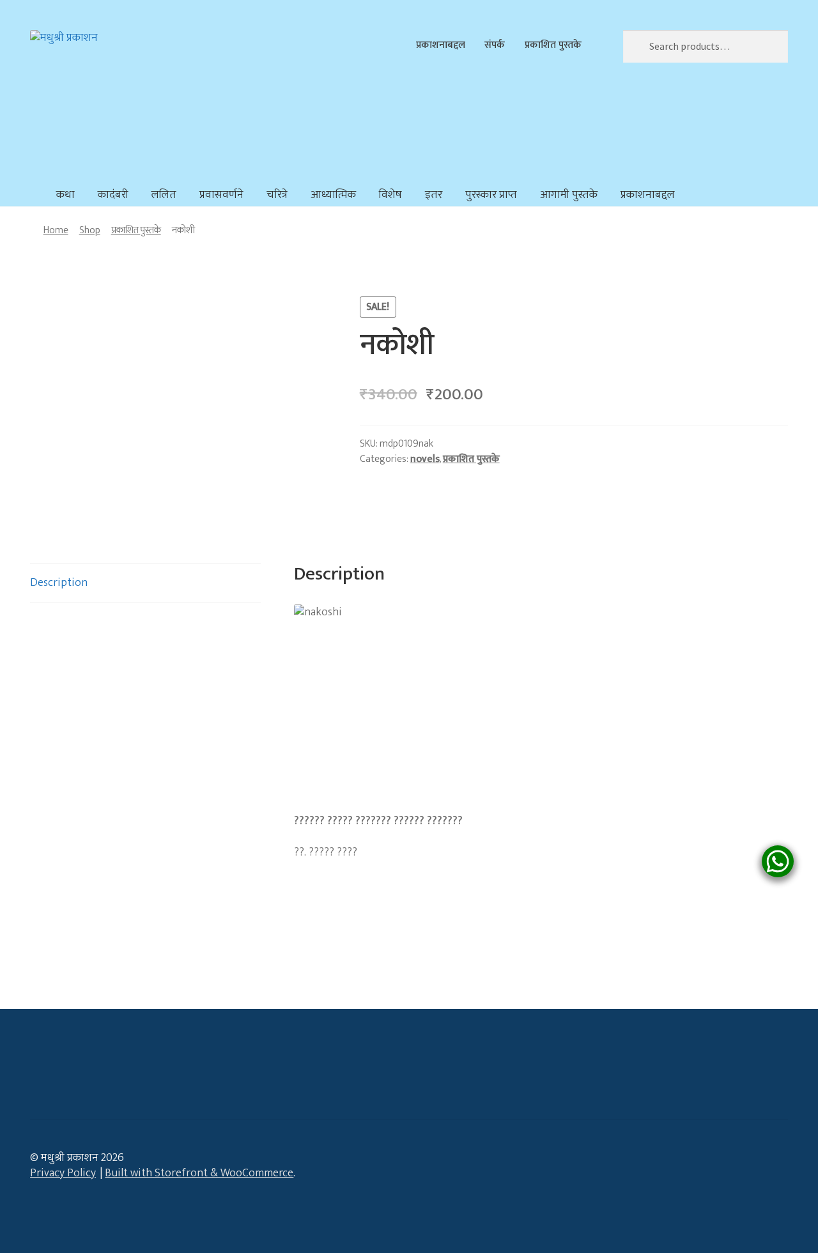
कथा (65, 194)
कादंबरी (113, 194)
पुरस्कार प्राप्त (491, 194)
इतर (433, 194)
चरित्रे (277, 194)
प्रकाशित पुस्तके (553, 44)
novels (425, 458)
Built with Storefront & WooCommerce (199, 1173)
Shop (89, 230)
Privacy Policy (63, 1173)
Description (59, 582)
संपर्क (494, 44)
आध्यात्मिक (333, 194)
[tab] (145, 583)
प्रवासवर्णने (221, 194)
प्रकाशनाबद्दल (440, 44)
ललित (163, 194)
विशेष (390, 194)
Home (55, 230)
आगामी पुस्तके (569, 194)
